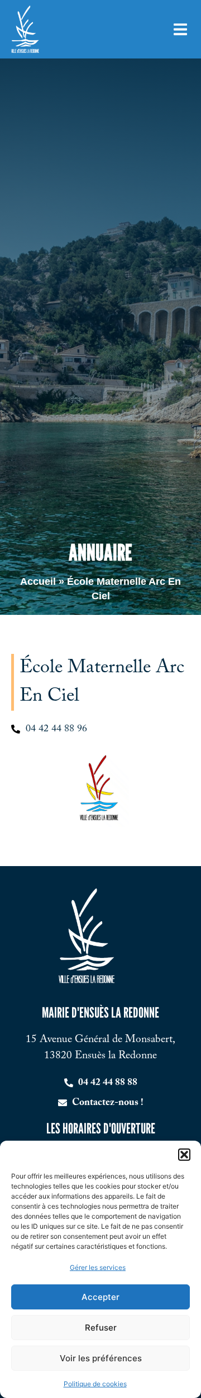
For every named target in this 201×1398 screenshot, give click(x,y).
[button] (184, 1154)
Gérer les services (98, 1267)
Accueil (38, 581)
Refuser (101, 1327)
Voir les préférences (101, 1358)
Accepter (100, 1297)
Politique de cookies (95, 1384)
